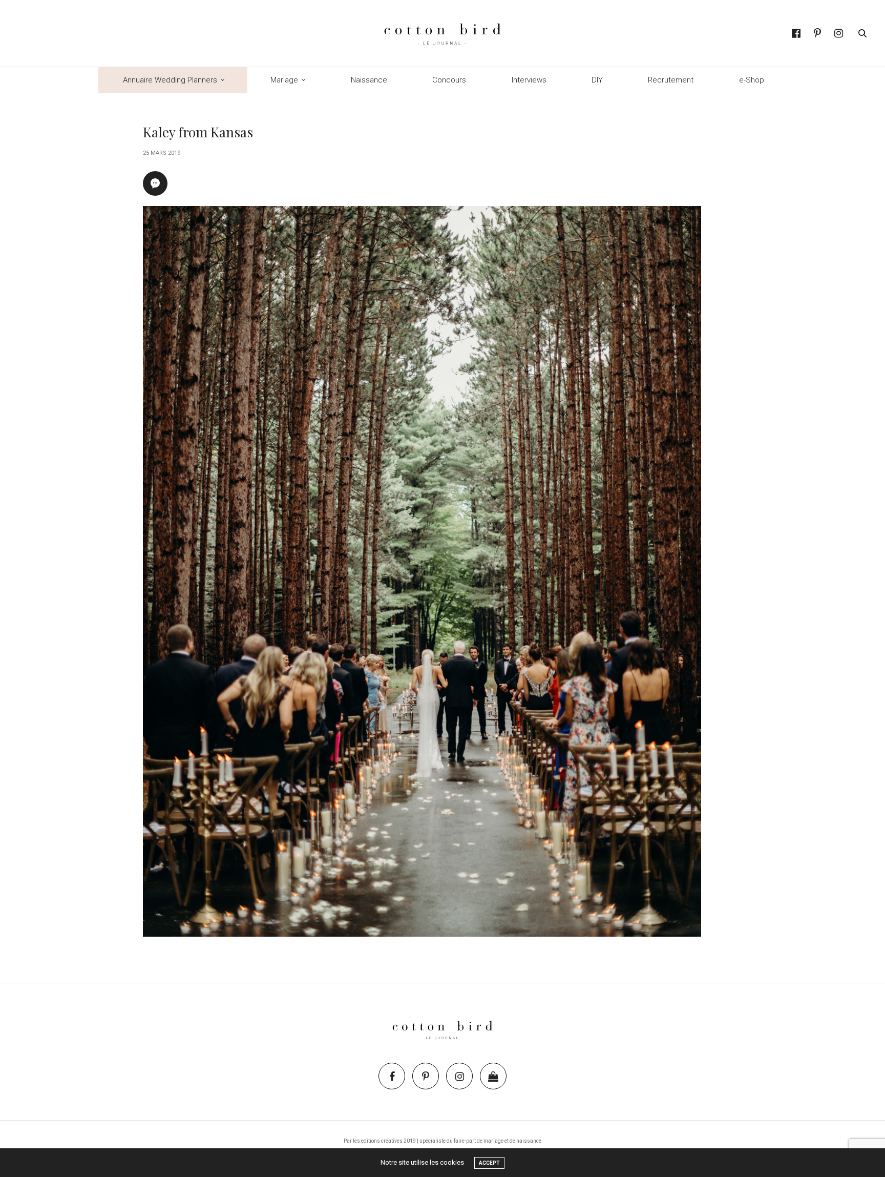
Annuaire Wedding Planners (170, 80)
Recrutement (670, 80)
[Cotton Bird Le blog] (442, 33)
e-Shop (751, 80)
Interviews (529, 80)
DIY (597, 80)
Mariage (284, 80)
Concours (449, 80)
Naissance (369, 80)
